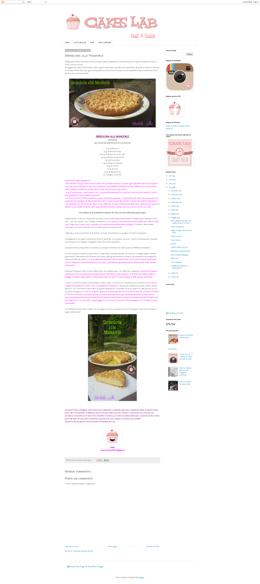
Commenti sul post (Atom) (83, 551)
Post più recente (72, 546)
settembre (175, 202)
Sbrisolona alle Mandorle (180, 251)
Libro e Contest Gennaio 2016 (185, 383)
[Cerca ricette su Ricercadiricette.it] (174, 313)
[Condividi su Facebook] (105, 460)
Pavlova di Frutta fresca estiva (186, 336)
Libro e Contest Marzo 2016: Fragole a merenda (185, 371)
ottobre (174, 198)
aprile (173, 273)
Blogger (141, 577)
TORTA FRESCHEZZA (179, 247)
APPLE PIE (174, 258)
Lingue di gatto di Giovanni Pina (181, 231)
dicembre (175, 191)
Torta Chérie (176, 240)
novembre (175, 194)
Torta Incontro (176, 236)
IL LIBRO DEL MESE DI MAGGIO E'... (179, 267)
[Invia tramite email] (97, 460)
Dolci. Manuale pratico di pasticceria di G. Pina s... (181, 222)
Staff (92, 42)
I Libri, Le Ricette (104, 42)
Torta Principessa (177, 227)
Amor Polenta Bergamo (180, 255)
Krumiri (173, 244)
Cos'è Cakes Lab (80, 42)
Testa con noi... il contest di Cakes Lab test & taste (186, 356)
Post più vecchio (153, 546)
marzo (174, 277)
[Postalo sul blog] (100, 460)
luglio (173, 210)
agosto (174, 206)
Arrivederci (172, 349)
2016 (171, 180)
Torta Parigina (176, 262)
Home (67, 42)
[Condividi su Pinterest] (108, 460)
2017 (171, 176)
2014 (171, 187)
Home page (112, 546)
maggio (174, 217)
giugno (174, 214)
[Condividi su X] (102, 460)
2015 (171, 183)
